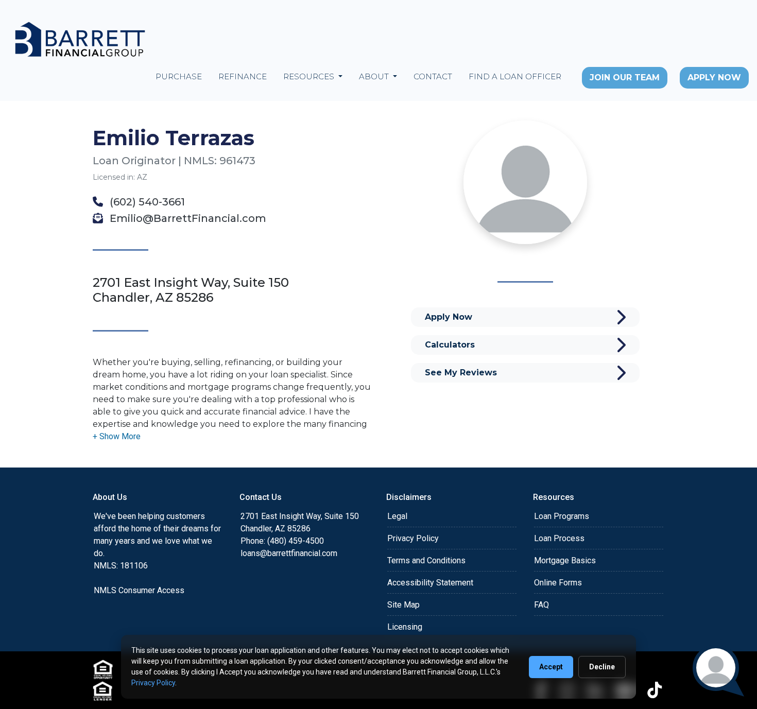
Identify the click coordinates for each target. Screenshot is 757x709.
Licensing (404, 627)
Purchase (179, 76)
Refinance (242, 76)
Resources (309, 76)
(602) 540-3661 (146, 202)
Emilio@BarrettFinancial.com (186, 218)
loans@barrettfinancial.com (288, 553)
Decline (602, 667)
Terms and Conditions (426, 560)
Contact (433, 76)
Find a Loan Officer (515, 76)
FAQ (541, 605)
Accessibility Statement (430, 582)
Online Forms (558, 582)
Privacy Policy (413, 538)
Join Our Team (625, 77)
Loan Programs (561, 516)
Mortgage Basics (565, 560)
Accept (551, 667)
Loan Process (559, 538)
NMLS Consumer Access (139, 590)
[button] (117, 436)
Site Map (403, 605)
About (375, 76)
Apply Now (714, 77)
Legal (397, 516)
